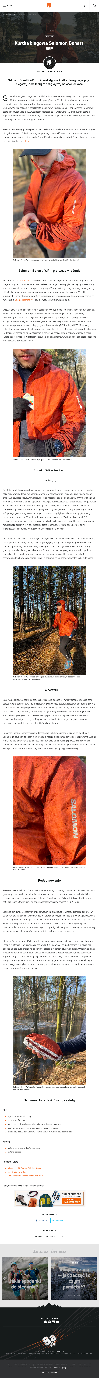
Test (62, 1237)
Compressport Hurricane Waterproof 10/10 (25, 1176)
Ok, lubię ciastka (49, 1373)
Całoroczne (51, 1237)
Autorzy (54, 1318)
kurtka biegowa (24, 280)
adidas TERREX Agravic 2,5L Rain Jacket (24, 1168)
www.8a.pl (60, 1352)
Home (5, 15)
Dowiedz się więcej (61, 1368)
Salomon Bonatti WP (24, 300)
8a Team (44, 1318)
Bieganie (11, 15)
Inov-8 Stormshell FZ (16, 1172)
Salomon (27, 141)
